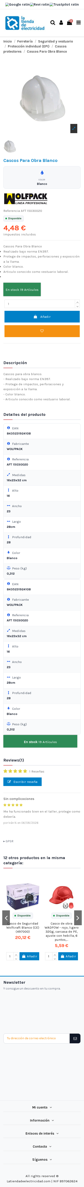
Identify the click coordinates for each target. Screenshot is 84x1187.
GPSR (9, 841)
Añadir (45, 317)
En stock (12, 290)
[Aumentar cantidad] (77, 302)
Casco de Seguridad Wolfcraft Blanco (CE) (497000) (22, 927)
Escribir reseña (25, 782)
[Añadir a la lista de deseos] (42, 331)
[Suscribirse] (74, 1038)
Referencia (11, 211)
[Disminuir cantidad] (77, 306)
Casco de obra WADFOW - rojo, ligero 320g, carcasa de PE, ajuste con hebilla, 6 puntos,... (62, 931)
